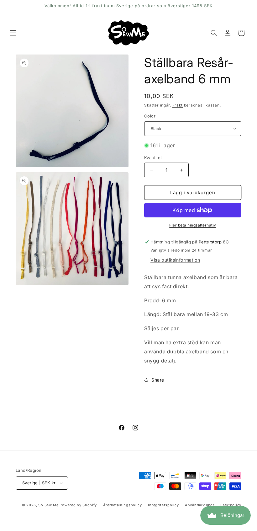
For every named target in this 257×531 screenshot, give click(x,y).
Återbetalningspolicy (122, 505)
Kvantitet (153, 157)
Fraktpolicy (230, 505)
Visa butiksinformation (175, 260)
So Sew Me (48, 505)
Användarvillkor (199, 505)
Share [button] (157, 380)
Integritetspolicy (163, 505)
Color (149, 115)
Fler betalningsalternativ (192, 225)
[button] (13, 33)
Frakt (177, 105)
